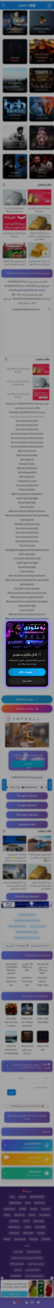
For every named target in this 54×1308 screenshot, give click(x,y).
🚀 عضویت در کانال (27, 672)
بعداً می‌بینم (27, 680)
